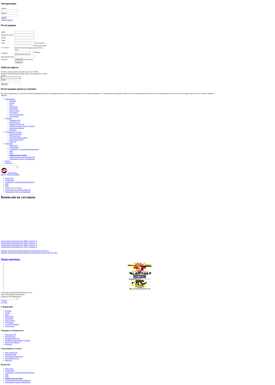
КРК (11, 151)
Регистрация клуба (16, 140)
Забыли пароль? (7, 20)
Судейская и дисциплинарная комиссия (24, 149)
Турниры (8, 118)
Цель (11, 105)
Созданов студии (4, 301)
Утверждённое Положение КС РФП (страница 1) (19, 241)
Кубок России (14, 122)
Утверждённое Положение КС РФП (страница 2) (19, 243)
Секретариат (14, 147)
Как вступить (14, 111)
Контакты (8, 163)
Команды (12, 142)
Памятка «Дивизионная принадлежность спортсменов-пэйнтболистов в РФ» (29, 253)
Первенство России (16, 124)
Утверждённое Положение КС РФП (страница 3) (19, 245)
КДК (11, 153)
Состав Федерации (16, 114)
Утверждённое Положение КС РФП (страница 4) (19, 247)
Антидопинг (14, 116)
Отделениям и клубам (13, 132)
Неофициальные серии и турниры (22, 126)
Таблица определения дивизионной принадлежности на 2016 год (25, 251)
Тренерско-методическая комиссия (22, 157)
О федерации (10, 99)
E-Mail (3, 80)
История (12, 101)
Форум (7, 161)
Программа (13, 107)
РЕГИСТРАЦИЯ (13, 175)
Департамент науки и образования (22, 159)
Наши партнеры (10, 259)
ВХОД (3, 175)
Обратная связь (15, 136)
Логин (3, 76)
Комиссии (9, 143)
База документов (15, 134)
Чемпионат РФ (14, 120)
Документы (13, 113)
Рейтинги (13, 130)
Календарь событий (16, 128)
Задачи (11, 103)
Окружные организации (18, 138)
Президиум (13, 109)
